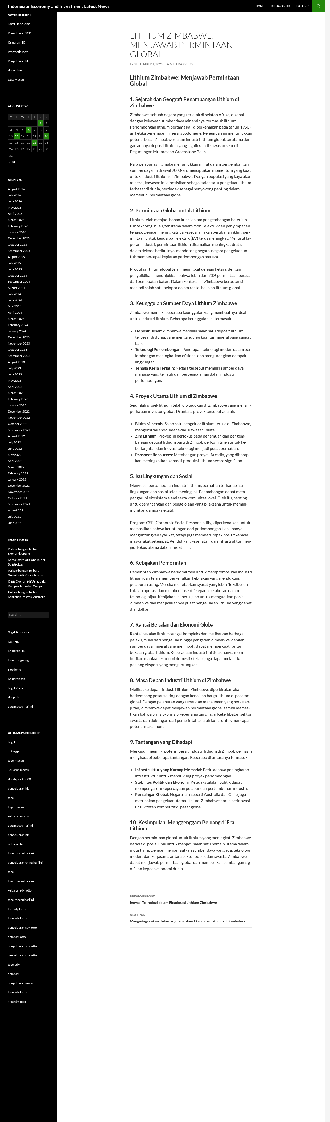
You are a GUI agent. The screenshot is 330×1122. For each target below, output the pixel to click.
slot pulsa (14, 697)
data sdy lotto (17, 1002)
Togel (11, 742)
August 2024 (16, 288)
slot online (15, 70)
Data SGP (302, 6)
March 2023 (16, 393)
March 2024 (16, 319)
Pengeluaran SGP (19, 33)
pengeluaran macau (21, 983)
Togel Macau (16, 688)
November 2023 (19, 343)
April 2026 (15, 214)
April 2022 (15, 461)
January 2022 (17, 479)
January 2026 (17, 232)
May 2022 (14, 455)
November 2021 (19, 492)
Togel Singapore (18, 632)
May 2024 (14, 306)
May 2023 (14, 380)
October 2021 (17, 498)
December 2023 (19, 337)
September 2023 (19, 356)
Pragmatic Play (18, 52)
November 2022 (19, 417)
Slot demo (14, 669)
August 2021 (16, 510)
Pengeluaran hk (18, 61)
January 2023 (17, 405)
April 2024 (15, 312)
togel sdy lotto (17, 992)
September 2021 (19, 504)
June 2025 (15, 269)
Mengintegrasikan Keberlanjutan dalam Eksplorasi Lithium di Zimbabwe (187, 918)
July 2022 (14, 442)
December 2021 (19, 485)
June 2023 (15, 374)
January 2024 (17, 331)
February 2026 (18, 226)
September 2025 (19, 251)
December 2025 (19, 238)
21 (34, 142)
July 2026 (14, 195)
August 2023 (16, 362)
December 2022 (19, 411)
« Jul (12, 162)
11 (17, 136)
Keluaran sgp (16, 679)
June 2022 (15, 448)
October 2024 (17, 275)
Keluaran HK (16, 42)
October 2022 (17, 424)
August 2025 (16, 257)
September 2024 (19, 282)
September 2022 (19, 430)
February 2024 (18, 325)
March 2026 (16, 220)
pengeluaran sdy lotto (22, 946)
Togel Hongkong (19, 24)
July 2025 (14, 263)
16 (46, 136)
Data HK (13, 642)
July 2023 (14, 368)
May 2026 (14, 207)
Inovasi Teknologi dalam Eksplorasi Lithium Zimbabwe (173, 899)
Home (260, 6)
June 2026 (15, 201)
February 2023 (18, 399)
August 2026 (16, 189)
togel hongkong (18, 660)
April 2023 (15, 387)
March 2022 (16, 467)
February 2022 (18, 473)
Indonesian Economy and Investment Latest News (59, 6)
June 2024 (15, 300)
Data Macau (16, 79)
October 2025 (17, 244)
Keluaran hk (280, 6)
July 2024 (14, 294)
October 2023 (17, 350)
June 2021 (15, 523)
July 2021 (14, 516)
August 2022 (16, 436)
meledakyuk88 (182, 64)
